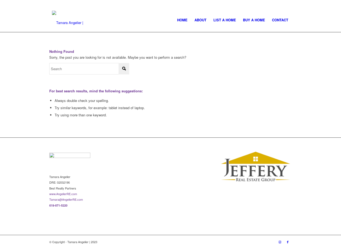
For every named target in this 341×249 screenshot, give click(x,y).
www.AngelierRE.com (63, 194)
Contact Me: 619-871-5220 (67, 4)
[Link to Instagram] (279, 4)
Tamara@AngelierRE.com (66, 199)
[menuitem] (182, 20)
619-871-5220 (58, 205)
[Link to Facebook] (288, 4)
